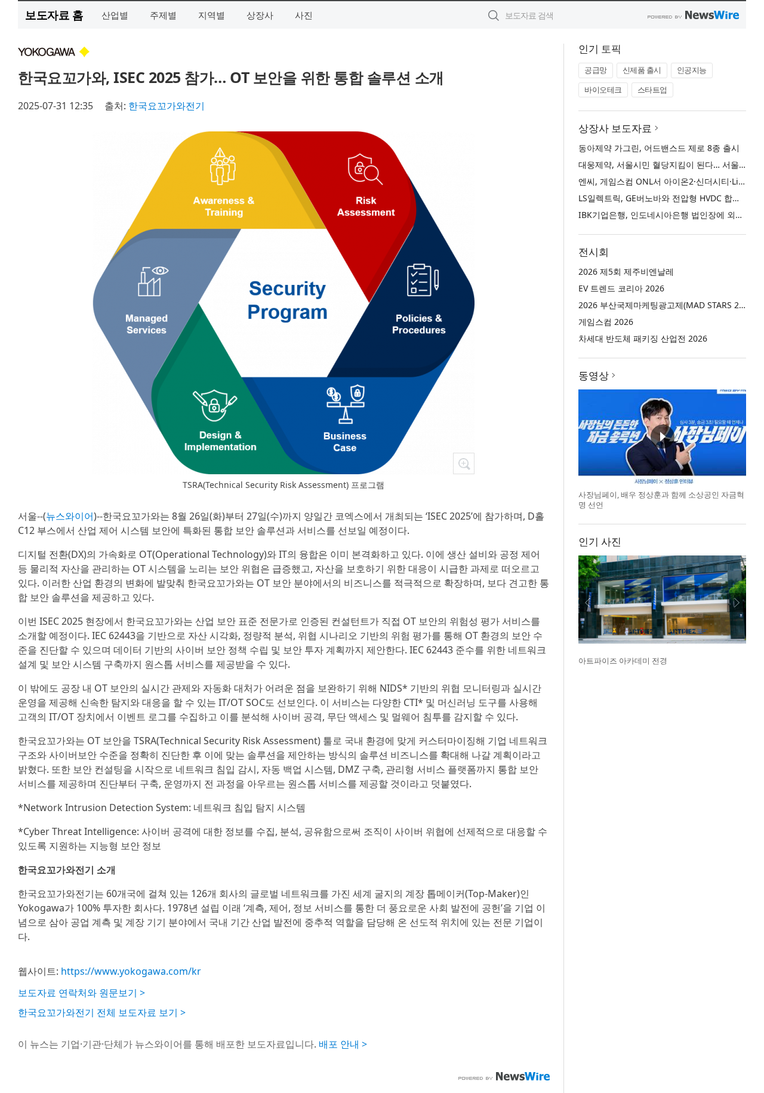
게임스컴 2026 (605, 321)
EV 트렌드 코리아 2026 (621, 288)
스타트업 (652, 89)
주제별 (163, 15)
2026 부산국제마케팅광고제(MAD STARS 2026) (667, 305)
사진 (304, 15)
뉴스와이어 (70, 516)
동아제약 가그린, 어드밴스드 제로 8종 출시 (659, 147)
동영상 (593, 375)
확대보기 (464, 463)
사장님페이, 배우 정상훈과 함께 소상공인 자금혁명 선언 (661, 500)
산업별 (114, 15)
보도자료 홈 (54, 14)
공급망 (595, 70)
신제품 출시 (642, 70)
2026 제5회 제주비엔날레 (626, 271)
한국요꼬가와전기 (166, 105)
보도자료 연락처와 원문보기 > (81, 992)
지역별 (211, 15)
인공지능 (692, 70)
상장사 (260, 15)
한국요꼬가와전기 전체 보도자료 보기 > (102, 1012)
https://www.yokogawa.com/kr (131, 971)
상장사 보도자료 (615, 128)
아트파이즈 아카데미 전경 (622, 660)
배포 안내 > (343, 1044)
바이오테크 (603, 89)
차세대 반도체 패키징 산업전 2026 (642, 338)
